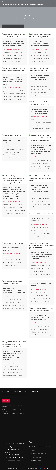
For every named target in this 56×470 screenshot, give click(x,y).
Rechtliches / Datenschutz (29, 468)
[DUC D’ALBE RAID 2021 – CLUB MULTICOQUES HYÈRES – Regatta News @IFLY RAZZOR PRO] (41, 245)
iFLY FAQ (15, 455)
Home (14, 26)
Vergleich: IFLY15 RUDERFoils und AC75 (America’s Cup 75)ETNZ (40, 44)
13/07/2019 (36, 322)
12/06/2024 (9, 145)
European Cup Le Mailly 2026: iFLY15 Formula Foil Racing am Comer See (13, 44)
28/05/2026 (37, 49)
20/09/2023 (9, 201)
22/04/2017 (9, 363)
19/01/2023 (36, 224)
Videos (23, 454)
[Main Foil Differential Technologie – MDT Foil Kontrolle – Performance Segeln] (41, 178)
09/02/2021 (36, 289)
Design (8, 457)
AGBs (17, 468)
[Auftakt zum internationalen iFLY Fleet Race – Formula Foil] (14, 282)
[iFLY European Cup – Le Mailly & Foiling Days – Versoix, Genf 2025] (41, 69)
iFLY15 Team (17, 49)
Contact (18, 460)
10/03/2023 (36, 195)
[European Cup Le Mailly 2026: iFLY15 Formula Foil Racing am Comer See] (14, 35)
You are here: (8, 26)
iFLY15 (11, 447)
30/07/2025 (37, 83)
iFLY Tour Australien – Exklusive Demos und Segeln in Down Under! (40, 111)
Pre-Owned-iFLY (11, 460)
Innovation (18, 457)
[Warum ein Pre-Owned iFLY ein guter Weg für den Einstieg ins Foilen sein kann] (14, 70)
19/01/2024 (36, 156)
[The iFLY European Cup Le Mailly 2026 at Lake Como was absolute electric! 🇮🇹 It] (33, 398)
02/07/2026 (9, 49)
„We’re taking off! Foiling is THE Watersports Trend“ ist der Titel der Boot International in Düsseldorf (41, 149)
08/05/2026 (9, 87)
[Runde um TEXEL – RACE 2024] (14, 136)
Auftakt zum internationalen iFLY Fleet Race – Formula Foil (14, 291)
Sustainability (21, 452)
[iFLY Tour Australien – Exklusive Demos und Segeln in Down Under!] (41, 103)
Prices (18, 446)
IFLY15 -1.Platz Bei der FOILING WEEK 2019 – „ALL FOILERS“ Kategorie (41, 317)
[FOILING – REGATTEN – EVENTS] (14, 243)
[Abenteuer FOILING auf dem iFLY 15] (41, 214)
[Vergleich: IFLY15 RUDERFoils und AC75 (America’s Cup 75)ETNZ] (41, 35)
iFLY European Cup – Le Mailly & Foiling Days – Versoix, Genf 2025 (40, 77)
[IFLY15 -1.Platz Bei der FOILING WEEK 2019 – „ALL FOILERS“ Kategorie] (41, 309)
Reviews (7, 454)
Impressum (11, 468)
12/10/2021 (36, 262)
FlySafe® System (14, 449)
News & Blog (10, 452)
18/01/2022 (9, 253)
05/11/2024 (36, 116)
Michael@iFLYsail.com (36, 460)
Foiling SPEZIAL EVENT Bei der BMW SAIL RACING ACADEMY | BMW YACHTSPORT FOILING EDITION (13, 356)
